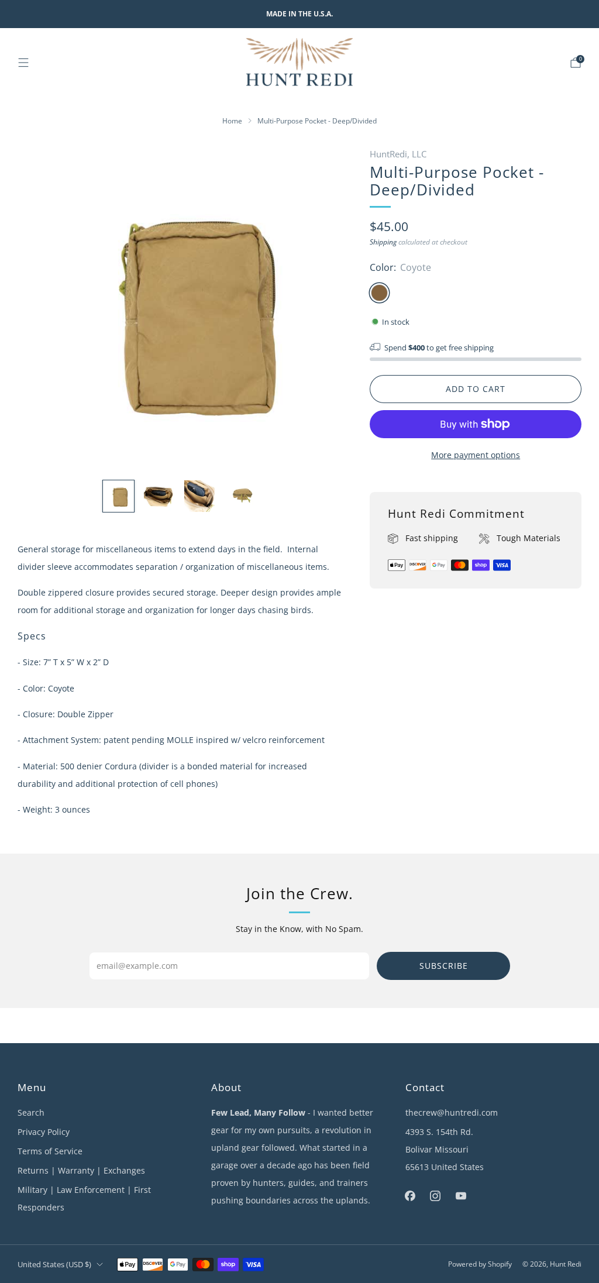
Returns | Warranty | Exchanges (81, 1170)
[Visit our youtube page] (460, 1195)
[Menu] (23, 62)
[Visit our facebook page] (410, 1195)
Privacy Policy (44, 1131)
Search (31, 1112)
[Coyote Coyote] (379, 293)
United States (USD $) (54, 1264)
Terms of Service (50, 1151)
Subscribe (443, 965)
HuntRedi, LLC (398, 154)
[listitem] (299, 14)
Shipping (383, 242)
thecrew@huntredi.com (451, 1112)
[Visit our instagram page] (435, 1195)
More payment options (475, 454)
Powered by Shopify (480, 1264)
